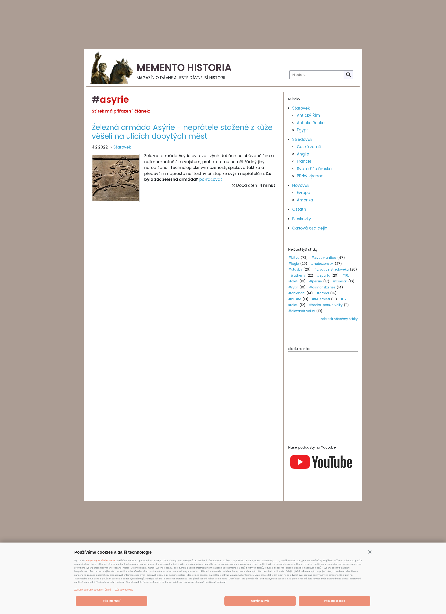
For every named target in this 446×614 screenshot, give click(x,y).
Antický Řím (308, 115)
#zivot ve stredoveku (331, 269)
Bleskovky (301, 219)
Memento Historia (184, 67)
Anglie (303, 154)
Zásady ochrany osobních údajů (92, 589)
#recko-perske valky (326, 305)
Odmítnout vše (260, 600)
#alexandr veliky (301, 311)
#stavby (295, 269)
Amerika (305, 200)
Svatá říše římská (314, 168)
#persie (315, 281)
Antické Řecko (311, 123)
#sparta (323, 275)
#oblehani (296, 293)
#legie (293, 263)
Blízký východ (310, 176)
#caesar (340, 281)
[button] (370, 552)
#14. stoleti (321, 299)
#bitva (293, 257)
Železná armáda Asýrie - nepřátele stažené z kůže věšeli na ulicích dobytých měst (182, 131)
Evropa (303, 192)
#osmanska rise (322, 287)
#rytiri (293, 287)
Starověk (122, 147)
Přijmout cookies (334, 600)
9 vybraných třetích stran (100, 560)
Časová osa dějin (309, 228)
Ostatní (299, 209)
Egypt (302, 130)
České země (309, 146)
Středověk (302, 139)
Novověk (300, 185)
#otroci (322, 293)
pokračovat (210, 179)
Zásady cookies (124, 589)
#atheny (298, 275)
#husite (294, 299)
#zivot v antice (323, 257)
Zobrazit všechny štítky (339, 319)
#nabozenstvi (322, 263)
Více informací (111, 600)
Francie (304, 161)
